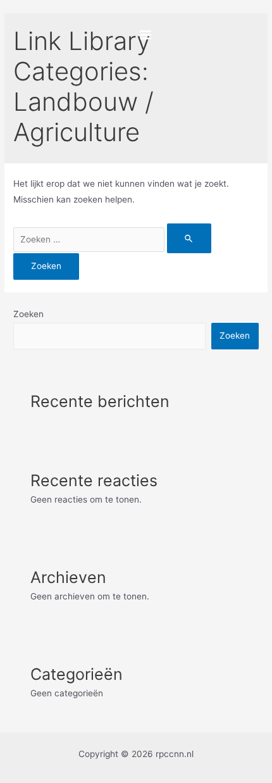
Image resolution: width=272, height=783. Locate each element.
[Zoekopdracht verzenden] (189, 238)
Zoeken (28, 314)
